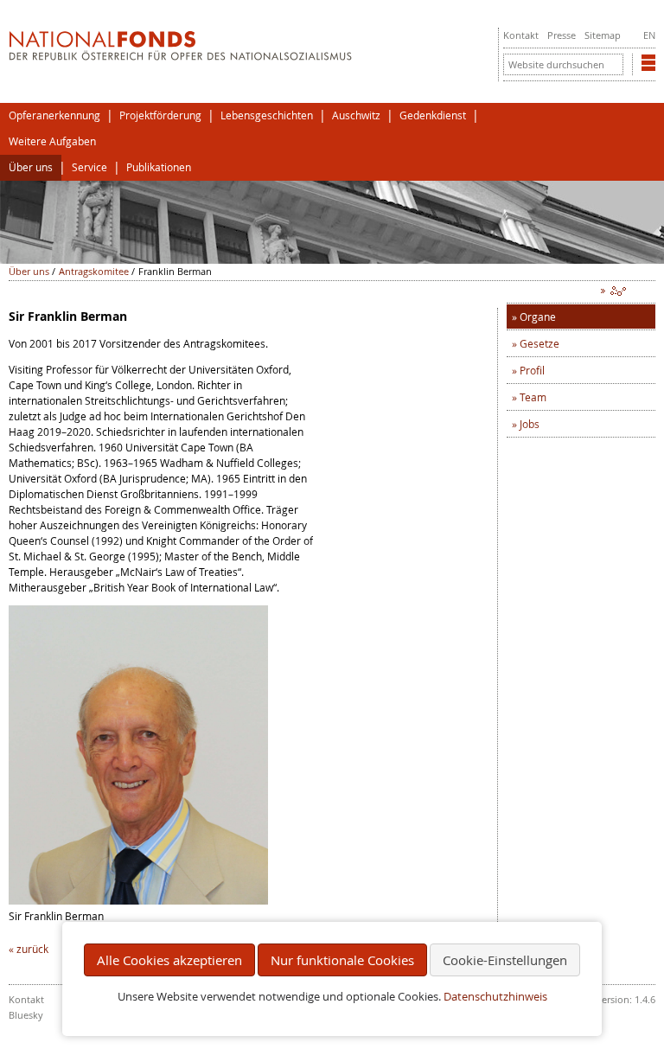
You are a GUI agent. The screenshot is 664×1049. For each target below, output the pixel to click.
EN (649, 35)
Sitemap (602, 35)
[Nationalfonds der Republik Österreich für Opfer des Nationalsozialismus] (180, 56)
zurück (32, 949)
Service (89, 167)
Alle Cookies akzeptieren (169, 960)
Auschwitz (356, 115)
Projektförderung (160, 115)
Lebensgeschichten (266, 115)
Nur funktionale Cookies (342, 960)
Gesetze (539, 343)
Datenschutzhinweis (495, 996)
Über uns (31, 167)
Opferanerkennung (54, 115)
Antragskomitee (94, 271)
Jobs (530, 424)
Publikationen (158, 167)
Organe (538, 316)
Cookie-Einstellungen (505, 960)
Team (533, 397)
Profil (532, 370)
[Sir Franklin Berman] (138, 900)
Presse (561, 35)
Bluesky (26, 1014)
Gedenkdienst (432, 115)
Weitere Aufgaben (52, 141)
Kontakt (521, 35)
